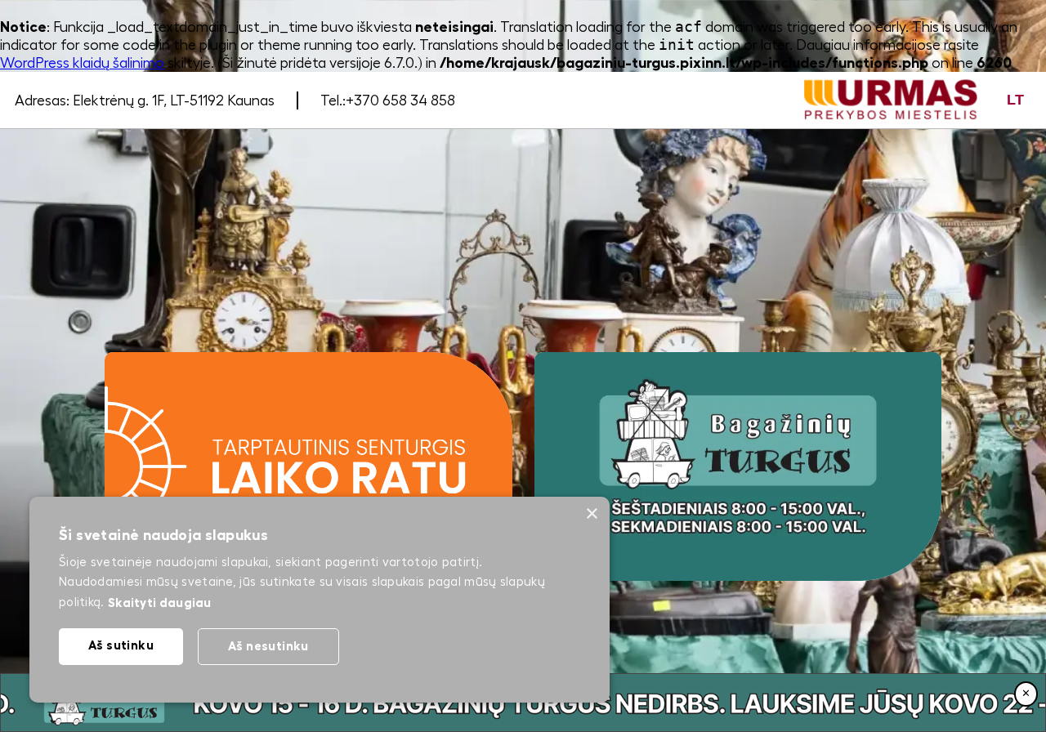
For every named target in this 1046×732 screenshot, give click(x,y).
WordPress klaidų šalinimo (82, 63)
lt (1015, 100)
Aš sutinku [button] (121, 645)
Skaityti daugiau (160, 602)
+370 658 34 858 (400, 100)
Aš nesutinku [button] (268, 646)
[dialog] (319, 600)
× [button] (591, 514)
